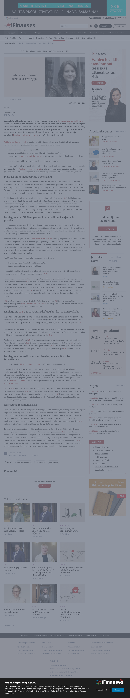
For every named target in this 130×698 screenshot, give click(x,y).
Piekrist (118, 690)
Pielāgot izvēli (101, 690)
